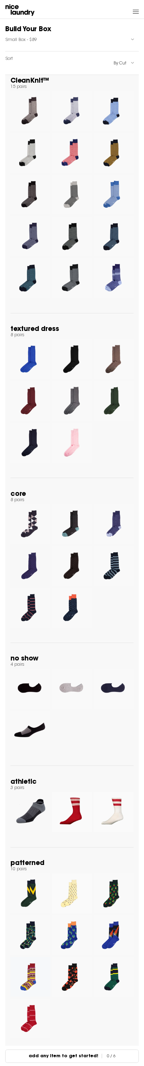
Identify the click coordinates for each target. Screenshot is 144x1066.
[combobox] (72, 39)
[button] (136, 11)
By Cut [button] (120, 63)
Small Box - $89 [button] (21, 40)
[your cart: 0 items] (123, 11)
